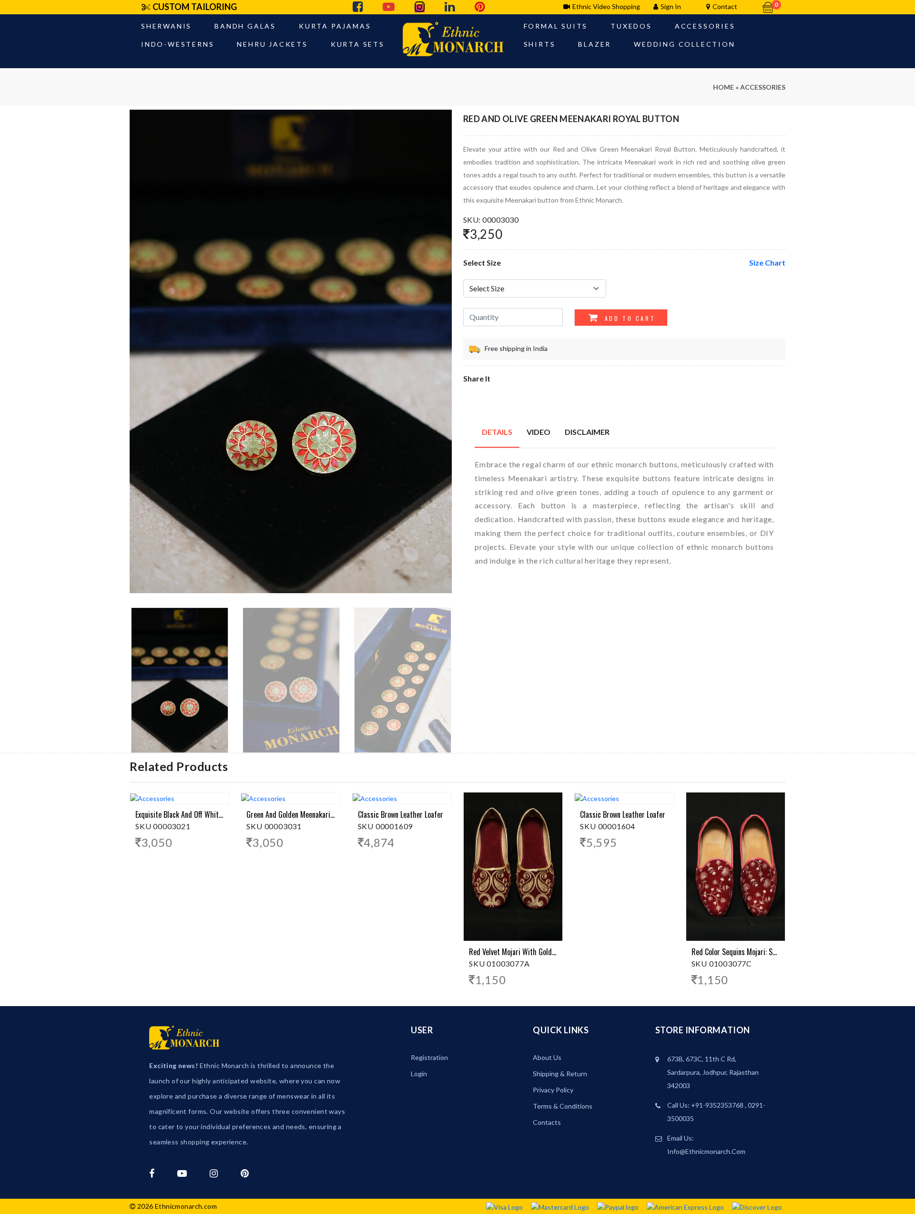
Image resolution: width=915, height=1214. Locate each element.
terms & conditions (562, 1106)
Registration (429, 1057)
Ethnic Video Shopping (606, 6)
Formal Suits (556, 26)
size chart (767, 262)
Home (723, 87)
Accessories (705, 26)
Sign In (671, 6)
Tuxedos (631, 26)
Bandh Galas (245, 26)
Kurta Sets (358, 44)
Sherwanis (166, 26)
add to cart (628, 318)
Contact (724, 6)
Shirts (540, 44)
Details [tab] (497, 431)
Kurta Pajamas (335, 26)
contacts (547, 1122)
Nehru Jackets (272, 44)
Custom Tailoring (194, 6)
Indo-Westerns (177, 44)
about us (547, 1057)
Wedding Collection (684, 44)
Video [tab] (538, 431)
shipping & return (560, 1074)
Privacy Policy (553, 1090)
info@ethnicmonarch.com (706, 1151)
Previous (135, 355)
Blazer (594, 44)
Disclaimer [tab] (587, 431)
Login (419, 1074)
